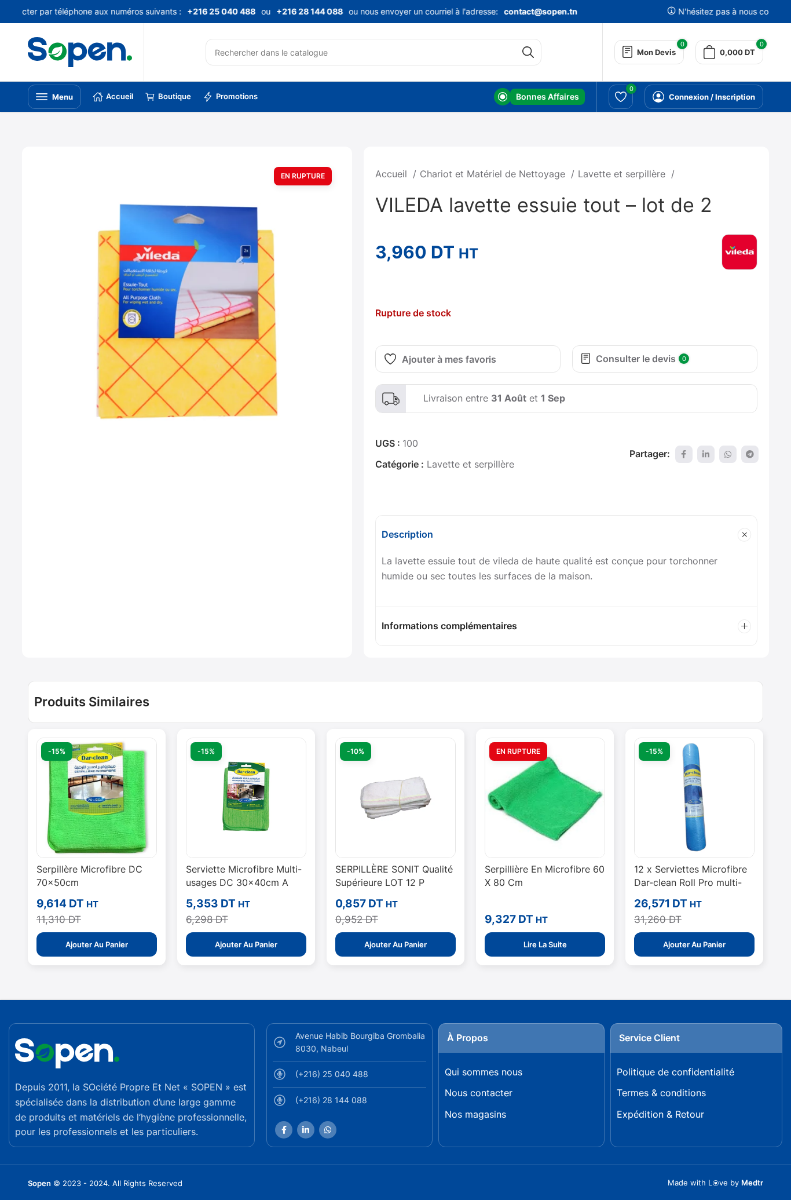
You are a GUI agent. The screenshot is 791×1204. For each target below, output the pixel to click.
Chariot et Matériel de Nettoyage (494, 174)
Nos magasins (475, 1114)
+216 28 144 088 (301, 11)
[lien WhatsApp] (728, 454)
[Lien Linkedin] (706, 454)
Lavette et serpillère (623, 174)
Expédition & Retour (660, 1114)
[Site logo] (80, 51)
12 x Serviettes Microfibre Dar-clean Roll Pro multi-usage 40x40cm (690, 882)
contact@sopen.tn (532, 11)
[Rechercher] (528, 52)
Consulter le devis (641, 358)
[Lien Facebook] (684, 454)
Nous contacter (478, 1093)
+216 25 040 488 (212, 11)
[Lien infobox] (539, 96)
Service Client (649, 1038)
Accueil (392, 174)
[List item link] (349, 1077)
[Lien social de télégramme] (750, 454)
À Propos (467, 1038)
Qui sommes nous (483, 1072)
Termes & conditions (661, 1093)
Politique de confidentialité (675, 1072)
